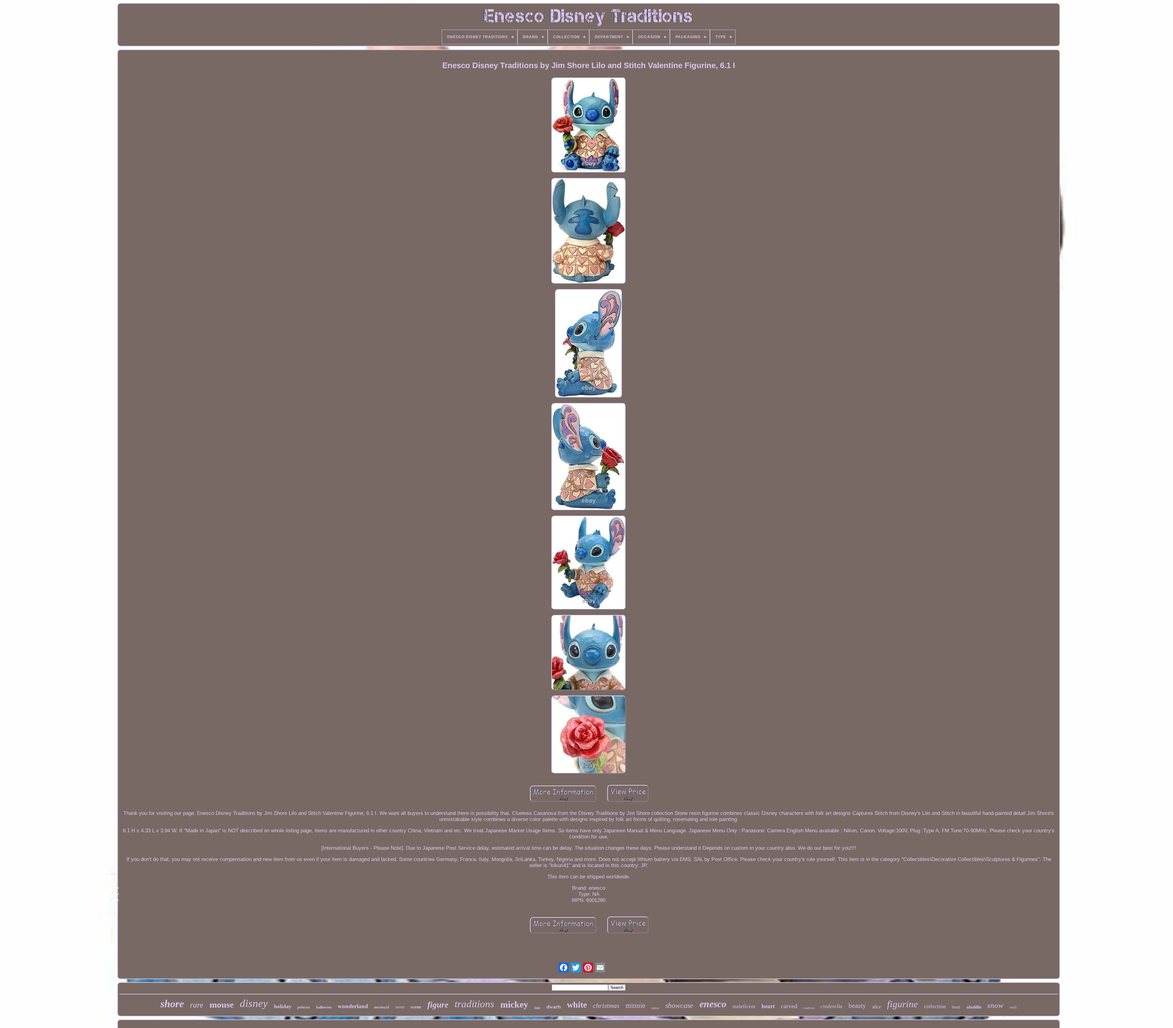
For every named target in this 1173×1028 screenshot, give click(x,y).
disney (254, 1003)
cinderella (831, 1006)
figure (437, 1004)
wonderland (353, 1006)
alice (876, 1006)
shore (172, 1003)
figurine (902, 1004)
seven (399, 1007)
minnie (635, 1005)
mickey (514, 1004)
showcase (679, 1005)
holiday (282, 1006)
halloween (324, 1007)
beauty (857, 1005)
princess (304, 1007)
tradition (808, 1008)
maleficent (744, 1006)
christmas (606, 1005)
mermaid (381, 1007)
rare (196, 1005)
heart (768, 1006)
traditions (474, 1003)
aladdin (974, 1006)
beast (956, 1007)
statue (655, 1008)
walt (1013, 1007)
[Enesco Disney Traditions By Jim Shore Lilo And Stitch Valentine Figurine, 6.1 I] (588, 126)
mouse (222, 1004)
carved (789, 1006)
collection (935, 1006)
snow (995, 1005)
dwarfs (553, 1006)
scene (416, 1006)
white (577, 1004)
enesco (713, 1003)
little (537, 1008)
